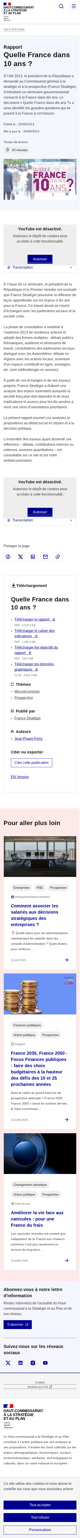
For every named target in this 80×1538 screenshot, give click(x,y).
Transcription (22, 267)
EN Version (20, 777)
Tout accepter (40, 1505)
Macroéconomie (27, 691)
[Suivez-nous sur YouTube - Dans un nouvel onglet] (45, 1362)
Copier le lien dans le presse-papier (57, 556)
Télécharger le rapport (32, 619)
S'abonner (15, 1324)
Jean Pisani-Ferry (28, 739)
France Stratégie (27, 718)
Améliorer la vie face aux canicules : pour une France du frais (37, 1219)
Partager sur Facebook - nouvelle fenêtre (8, 556)
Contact (40, 1382)
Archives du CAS (38, 1386)
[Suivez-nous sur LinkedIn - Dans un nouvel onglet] (20, 1362)
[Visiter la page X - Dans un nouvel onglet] (8, 1362)
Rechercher (61, 6)
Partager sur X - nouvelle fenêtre (20, 556)
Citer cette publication (31, 763)
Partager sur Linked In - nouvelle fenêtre (32, 556)
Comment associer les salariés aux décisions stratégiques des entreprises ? (34, 915)
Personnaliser (40, 1530)
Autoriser (40, 259)
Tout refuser (40, 1517)
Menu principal (73, 6)
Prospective (23, 698)
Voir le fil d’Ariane (14, 29)
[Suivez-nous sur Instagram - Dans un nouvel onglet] (32, 1362)
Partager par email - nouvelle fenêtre (45, 556)
